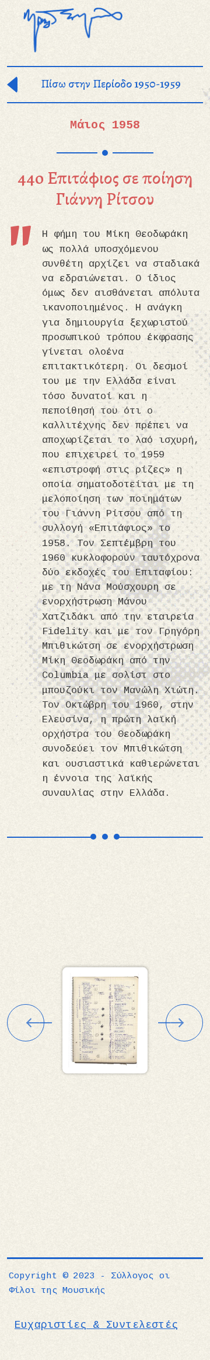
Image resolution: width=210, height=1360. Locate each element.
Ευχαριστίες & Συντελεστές (96, 1325)
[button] (105, 1020)
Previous (25, 1022)
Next (184, 1022)
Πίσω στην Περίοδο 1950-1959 (111, 84)
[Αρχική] (73, 30)
